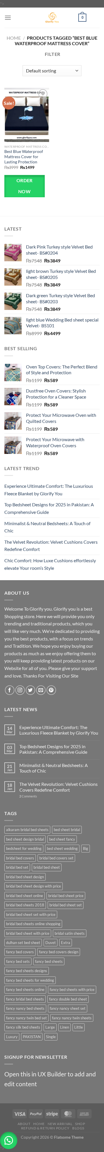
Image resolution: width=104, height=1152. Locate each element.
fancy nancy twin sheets (72, 1018)
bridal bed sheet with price (27, 933)
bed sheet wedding (62, 848)
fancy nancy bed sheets (25, 1008)
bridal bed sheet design (25, 877)
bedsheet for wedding (24, 848)
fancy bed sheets (49, 961)
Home (14, 38)
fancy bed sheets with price (72, 989)
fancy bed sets (18, 961)
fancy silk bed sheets (23, 1027)
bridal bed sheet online (24, 895)
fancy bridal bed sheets (25, 999)
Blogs (78, 1128)
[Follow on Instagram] (20, 690)
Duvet (50, 942)
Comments (28, 796)
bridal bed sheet (47, 867)
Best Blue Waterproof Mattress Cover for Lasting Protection (23, 156)
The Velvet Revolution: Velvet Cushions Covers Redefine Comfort (51, 545)
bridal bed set (17, 867)
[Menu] (7, 17)
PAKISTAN (32, 1036)
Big (85, 848)
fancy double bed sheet (68, 999)
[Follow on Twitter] (30, 690)
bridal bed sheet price (65, 895)
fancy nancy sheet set (68, 1008)
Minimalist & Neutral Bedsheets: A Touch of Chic (47, 527)
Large (50, 1027)
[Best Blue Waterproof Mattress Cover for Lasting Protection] (26, 115)
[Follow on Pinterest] (51, 690)
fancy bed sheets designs (26, 970)
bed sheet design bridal (25, 839)
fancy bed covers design (58, 952)
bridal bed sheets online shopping (33, 923)
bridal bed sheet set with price (30, 914)
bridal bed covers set (56, 858)
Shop (80, 1124)
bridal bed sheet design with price (33, 886)
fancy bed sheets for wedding (30, 980)
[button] (8, 1140)
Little (78, 1027)
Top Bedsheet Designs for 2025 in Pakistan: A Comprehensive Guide (49, 508)
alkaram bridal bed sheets (27, 829)
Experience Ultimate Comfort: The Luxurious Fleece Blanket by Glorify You (48, 489)
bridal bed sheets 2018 (25, 905)
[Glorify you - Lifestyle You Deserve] (52, 18)
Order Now (24, 186)
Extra (65, 942)
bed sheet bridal (67, 829)
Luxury (12, 1036)
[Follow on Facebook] (9, 690)
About (24, 1124)
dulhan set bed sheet (23, 942)
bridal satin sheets (70, 933)
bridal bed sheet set (65, 905)
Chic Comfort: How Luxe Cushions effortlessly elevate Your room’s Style (50, 564)
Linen (64, 1027)
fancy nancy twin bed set (26, 1018)
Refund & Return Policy (45, 1128)
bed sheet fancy (62, 839)
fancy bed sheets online (25, 989)
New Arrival (60, 1124)
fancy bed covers (20, 952)
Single (51, 1036)
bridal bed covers (20, 858)
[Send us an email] (41, 690)
